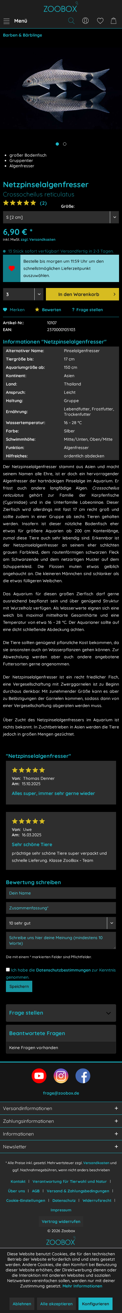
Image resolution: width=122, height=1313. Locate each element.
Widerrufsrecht (97, 1200)
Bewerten (51, 309)
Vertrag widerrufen (61, 1221)
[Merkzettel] (100, 21)
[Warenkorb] (115, 21)
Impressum (61, 1209)
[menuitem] (15, 21)
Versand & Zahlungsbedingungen (78, 1190)
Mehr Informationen (82, 1286)
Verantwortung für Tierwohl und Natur (70, 1181)
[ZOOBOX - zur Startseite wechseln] (61, 6)
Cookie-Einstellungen (25, 1200)
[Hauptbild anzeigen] (57, 144)
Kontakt (18, 1181)
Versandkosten (96, 1163)
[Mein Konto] (86, 21)
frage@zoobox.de (61, 1093)
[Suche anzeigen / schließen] (71, 21)
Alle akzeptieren (56, 1303)
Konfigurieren (95, 1303)
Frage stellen (89, 309)
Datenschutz (64, 1200)
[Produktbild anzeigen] (64, 144)
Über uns (16, 1190)
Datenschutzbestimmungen (63, 970)
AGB (36, 1190)
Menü (20, 21)
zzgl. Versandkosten (38, 239)
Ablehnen (22, 1303)
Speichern (19, 986)
